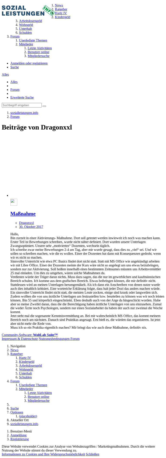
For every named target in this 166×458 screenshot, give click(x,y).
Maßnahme (23, 213)
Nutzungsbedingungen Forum (59, 339)
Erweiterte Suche (22, 97)
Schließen (92, 454)
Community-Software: (30, 335)
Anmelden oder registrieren (29, 63)
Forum (14, 89)
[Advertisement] (87, 166)
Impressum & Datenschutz (20, 339)
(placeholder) (28, 416)
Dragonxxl (26, 223)
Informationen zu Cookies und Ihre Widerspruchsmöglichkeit (43, 454)
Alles (5, 74)
